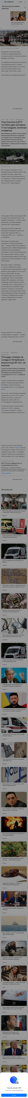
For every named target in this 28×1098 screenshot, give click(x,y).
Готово (14, 1095)
